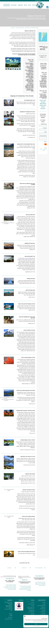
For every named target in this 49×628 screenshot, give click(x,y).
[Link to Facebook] (44, 0)
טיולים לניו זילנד (43, 613)
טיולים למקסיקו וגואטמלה (31, 608)
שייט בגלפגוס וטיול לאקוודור (30, 607)
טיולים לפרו (32, 605)
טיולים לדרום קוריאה (42, 608)
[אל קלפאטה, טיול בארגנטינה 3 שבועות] (11, 69)
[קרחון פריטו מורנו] (15, 69)
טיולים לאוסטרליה (43, 611)
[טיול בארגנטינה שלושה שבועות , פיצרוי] (8, 69)
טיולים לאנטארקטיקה (31, 611)
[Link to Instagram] (43, 0)
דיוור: (46, 141)
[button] (24, 616)
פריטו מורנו (27, 258)
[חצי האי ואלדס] (24, 571)
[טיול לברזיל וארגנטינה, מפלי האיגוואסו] (13, 62)
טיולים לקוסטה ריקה (31, 610)
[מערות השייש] (10, 571)
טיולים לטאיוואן (43, 607)
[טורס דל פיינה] (13, 69)
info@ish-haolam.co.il (9, 605)
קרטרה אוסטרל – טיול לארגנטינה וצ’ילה (9, 581)
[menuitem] (43, 5)
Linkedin (11, 615)
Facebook (10, 613)
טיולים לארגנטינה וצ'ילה (31, 604)
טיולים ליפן (44, 602)
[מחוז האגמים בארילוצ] (17, 69)
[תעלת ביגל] (6, 69)
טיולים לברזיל (32, 602)
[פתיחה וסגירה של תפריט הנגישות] (47, 7)
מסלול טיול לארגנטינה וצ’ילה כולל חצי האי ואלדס (24, 582)
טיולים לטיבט (43, 610)
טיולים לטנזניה (32, 613)
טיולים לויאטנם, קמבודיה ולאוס (41, 605)
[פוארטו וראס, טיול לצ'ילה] (39, 571)
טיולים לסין (44, 604)
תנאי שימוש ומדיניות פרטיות (36, 626)
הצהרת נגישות (10, 617)
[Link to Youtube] (41, 0)
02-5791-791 (8, 606)
